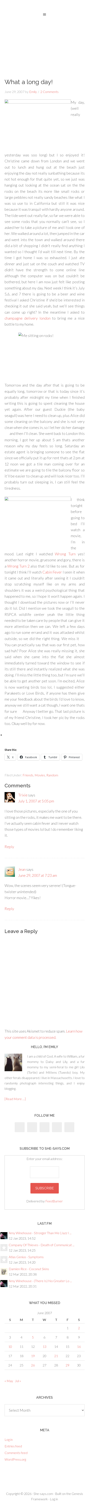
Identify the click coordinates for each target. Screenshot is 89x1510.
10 (10, 1346)
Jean (22, 869)
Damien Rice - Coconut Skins (29, 1269)
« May (9, 1381)
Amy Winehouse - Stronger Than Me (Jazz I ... (40, 1233)
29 (67, 1365)
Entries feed (13, 1446)
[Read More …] (15, 1099)
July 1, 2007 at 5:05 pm (36, 801)
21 (56, 1356)
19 (33, 1356)
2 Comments (49, 92)
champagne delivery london (28, 318)
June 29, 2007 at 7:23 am (37, 875)
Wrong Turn (65, 554)
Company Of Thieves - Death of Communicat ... (41, 1245)
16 (79, 1346)
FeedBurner (54, 1201)
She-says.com (43, 1494)
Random (52, 775)
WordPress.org (15, 1459)
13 (44, 1346)
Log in (9, 1439)
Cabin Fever (52, 572)
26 (33, 1365)
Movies (40, 775)
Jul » (18, 1381)
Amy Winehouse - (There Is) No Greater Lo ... (40, 1281)
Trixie (23, 795)
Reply (9, 846)
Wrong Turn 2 (18, 566)
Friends (28, 775)
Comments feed (16, 1453)
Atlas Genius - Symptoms (26, 1257)
